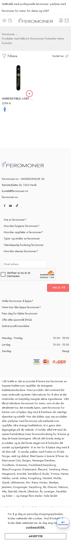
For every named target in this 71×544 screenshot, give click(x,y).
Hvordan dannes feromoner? (21, 251)
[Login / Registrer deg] (61, 20)
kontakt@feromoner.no (15, 191)
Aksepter (36, 536)
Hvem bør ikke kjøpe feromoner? (21, 307)
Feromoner (8, 34)
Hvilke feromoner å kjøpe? (17, 301)
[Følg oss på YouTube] (10, 206)
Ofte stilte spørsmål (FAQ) (17, 320)
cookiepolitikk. (35, 527)
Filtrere (12, 56)
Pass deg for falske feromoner (19, 313)
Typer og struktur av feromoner (22, 238)
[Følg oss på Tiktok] (17, 206)
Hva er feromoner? (15, 220)
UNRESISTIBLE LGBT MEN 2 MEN (18, 98)
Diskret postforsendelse (15, 326)
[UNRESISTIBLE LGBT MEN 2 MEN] (18, 77)
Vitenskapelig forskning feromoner (24, 245)
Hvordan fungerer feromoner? (21, 226)
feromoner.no (10, 197)
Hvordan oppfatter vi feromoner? (23, 232)
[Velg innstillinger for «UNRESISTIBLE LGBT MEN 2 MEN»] (29, 93)
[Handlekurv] (66, 20)
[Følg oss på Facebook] (4, 206)
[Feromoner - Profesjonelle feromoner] (35, 20)
